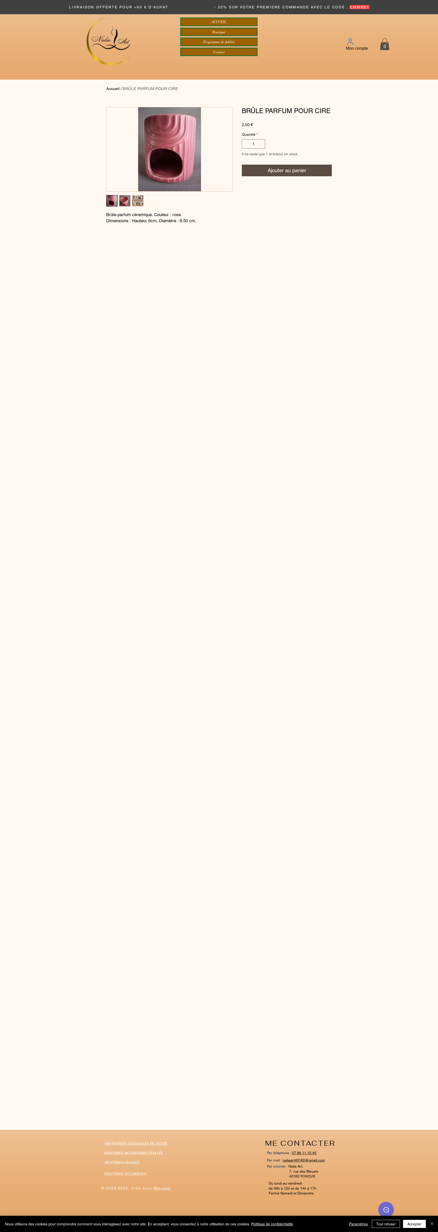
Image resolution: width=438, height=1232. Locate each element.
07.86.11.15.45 (304, 1153)
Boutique (218, 31)
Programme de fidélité (219, 41)
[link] (385, 44)
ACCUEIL (219, 21)
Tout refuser (386, 1223)
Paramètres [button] (358, 1223)
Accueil (113, 88)
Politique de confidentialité (272, 1223)
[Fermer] (432, 1224)
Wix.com (162, 1188)
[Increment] (261, 144)
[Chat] (386, 1210)
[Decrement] (246, 144)
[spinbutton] (253, 144)
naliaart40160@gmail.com (304, 1160)
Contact (219, 51)
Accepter (414, 1223)
